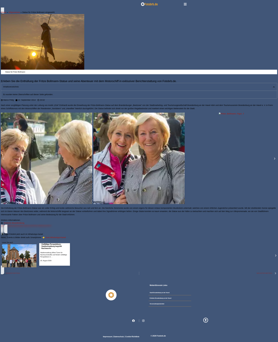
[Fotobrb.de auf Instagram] (144, 320)
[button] (274, 87)
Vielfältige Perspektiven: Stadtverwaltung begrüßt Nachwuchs (51, 246)
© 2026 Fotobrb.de (158, 336)
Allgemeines (14, 12)
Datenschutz (118, 337)
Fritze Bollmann (39, 226)
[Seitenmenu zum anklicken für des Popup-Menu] (185, 4)
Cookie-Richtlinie (132, 337)
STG (49, 226)
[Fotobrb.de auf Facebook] (134, 320)
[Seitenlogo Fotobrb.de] (149, 4)
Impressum (107, 337)
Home (3, 12)
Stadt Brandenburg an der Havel (160, 292)
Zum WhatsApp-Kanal (55, 237)
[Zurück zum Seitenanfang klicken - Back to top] (205, 320)
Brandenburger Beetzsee (20, 226)
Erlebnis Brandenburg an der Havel (160, 298)
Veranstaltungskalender (157, 304)
